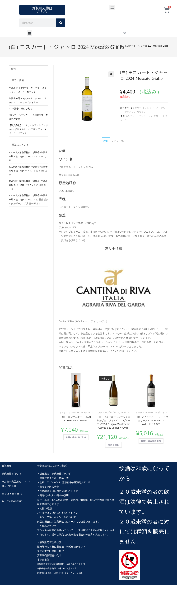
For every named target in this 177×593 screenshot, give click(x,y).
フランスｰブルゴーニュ (109, 412)
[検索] (60, 22)
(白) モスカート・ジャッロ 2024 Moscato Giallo (144, 45)
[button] (112, 7)
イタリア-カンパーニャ (146, 412)
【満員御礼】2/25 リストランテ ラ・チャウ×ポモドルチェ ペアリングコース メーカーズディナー (28, 129)
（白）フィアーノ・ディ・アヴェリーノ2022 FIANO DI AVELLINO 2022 (151, 420)
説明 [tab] (106, 141)
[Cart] (124, 33)
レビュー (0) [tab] (117, 141)
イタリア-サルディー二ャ (71, 412)
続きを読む (113, 444)
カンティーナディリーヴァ (139, 115)
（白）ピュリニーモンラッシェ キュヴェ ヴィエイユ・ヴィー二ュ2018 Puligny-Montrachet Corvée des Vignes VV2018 (113, 422)
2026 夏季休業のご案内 (20, 108)
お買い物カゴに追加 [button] (76, 437)
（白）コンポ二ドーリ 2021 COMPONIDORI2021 (76, 418)
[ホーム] (104, 45)
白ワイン (141, 112)
